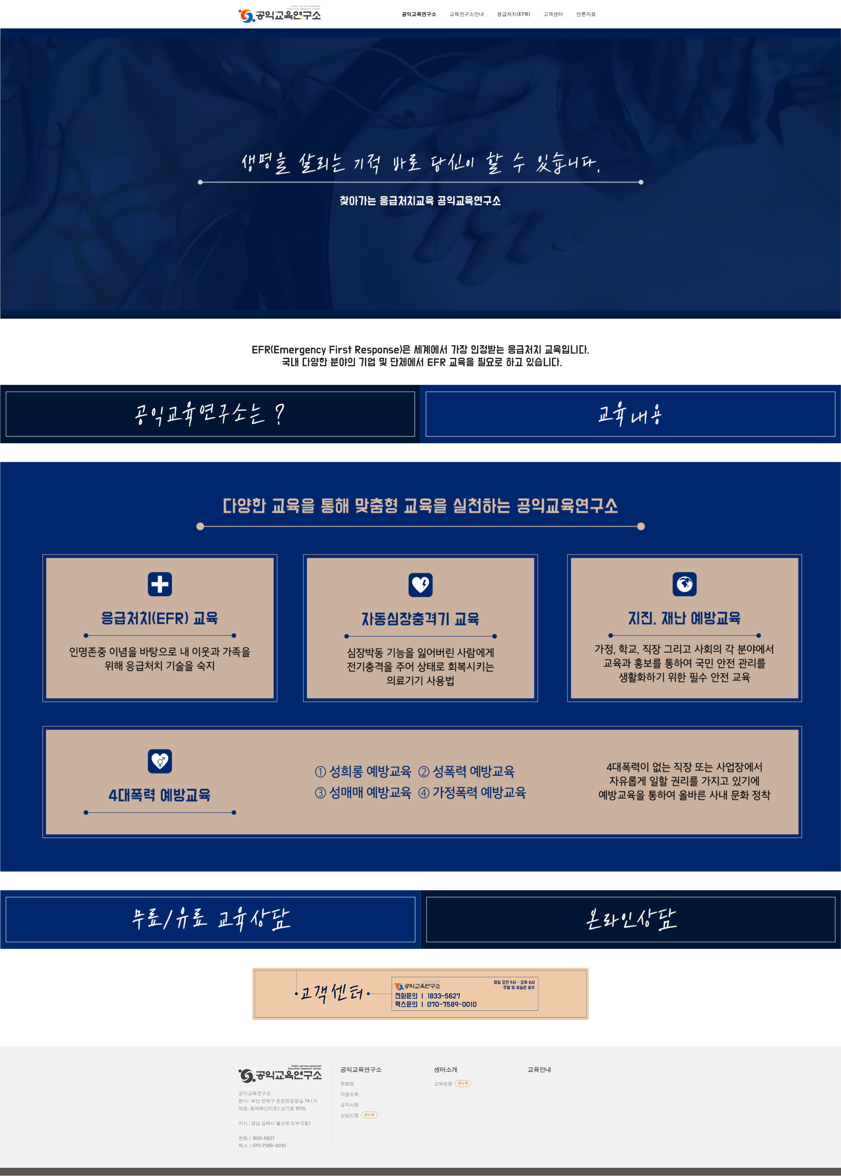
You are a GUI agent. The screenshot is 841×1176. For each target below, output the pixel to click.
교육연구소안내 (466, 14)
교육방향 (451, 1084)
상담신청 (357, 1115)
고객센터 (553, 14)
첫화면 (347, 1084)
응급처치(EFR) (513, 14)
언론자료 (586, 14)
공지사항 (349, 1105)
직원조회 (349, 1094)
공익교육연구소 (419, 14)
